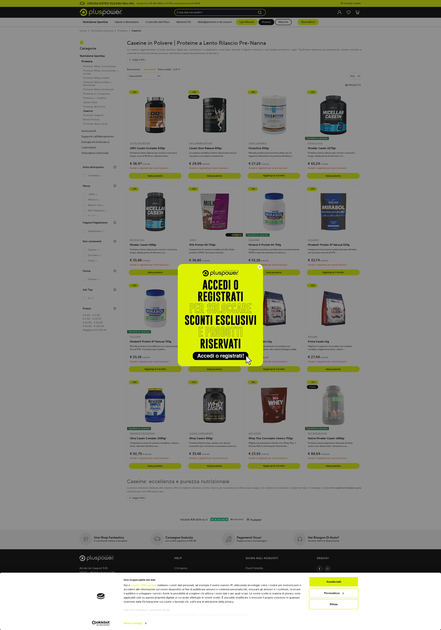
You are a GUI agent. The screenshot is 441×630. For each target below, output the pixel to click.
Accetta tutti (333, 581)
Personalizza (332, 593)
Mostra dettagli (133, 623)
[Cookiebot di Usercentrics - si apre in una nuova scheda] (101, 623)
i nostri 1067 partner (144, 585)
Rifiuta (334, 604)
